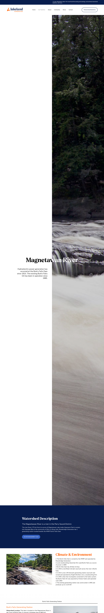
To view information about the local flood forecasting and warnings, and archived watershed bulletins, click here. (75, 2)
